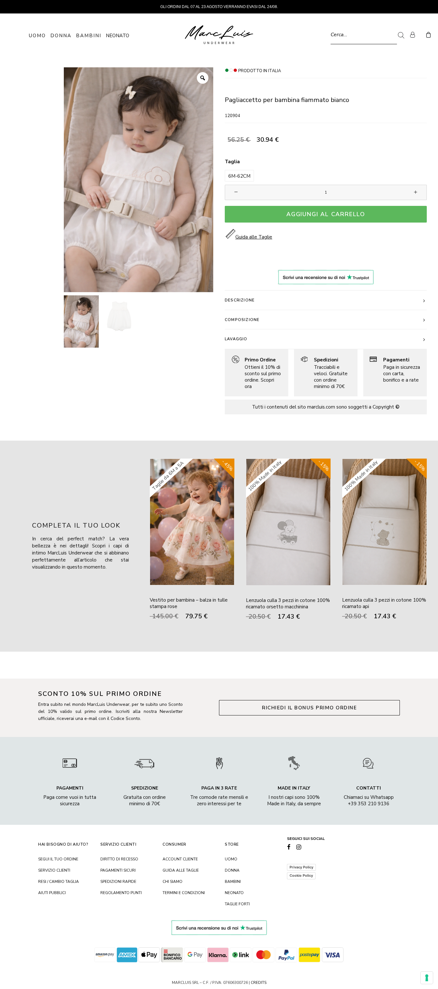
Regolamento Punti (121, 892)
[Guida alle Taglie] (253, 372)
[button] (239, 176)
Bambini (88, 35)
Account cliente (180, 859)
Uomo (37, 35)
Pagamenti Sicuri (118, 870)
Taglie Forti (237, 904)
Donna (61, 35)
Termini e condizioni (184, 892)
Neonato (117, 35)
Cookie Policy (301, 875)
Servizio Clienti (54, 870)
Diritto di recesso (119, 859)
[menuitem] (415, 34)
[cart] (427, 34)
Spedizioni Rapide (118, 881)
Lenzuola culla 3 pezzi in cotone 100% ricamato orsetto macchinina (288, 603)
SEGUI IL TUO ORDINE (58, 859)
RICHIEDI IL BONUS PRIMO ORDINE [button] (309, 708)
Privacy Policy (301, 867)
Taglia (232, 161)
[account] (415, 34)
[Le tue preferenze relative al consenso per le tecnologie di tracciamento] (427, 978)
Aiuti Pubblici (52, 892)
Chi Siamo (172, 881)
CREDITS (258, 982)
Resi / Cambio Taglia (58, 881)
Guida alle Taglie (181, 870)
